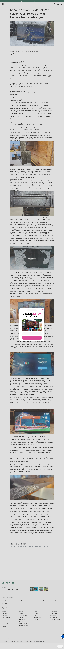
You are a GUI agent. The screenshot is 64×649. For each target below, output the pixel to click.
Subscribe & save (32, 310)
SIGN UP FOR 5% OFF (32, 338)
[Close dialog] (42, 310)
